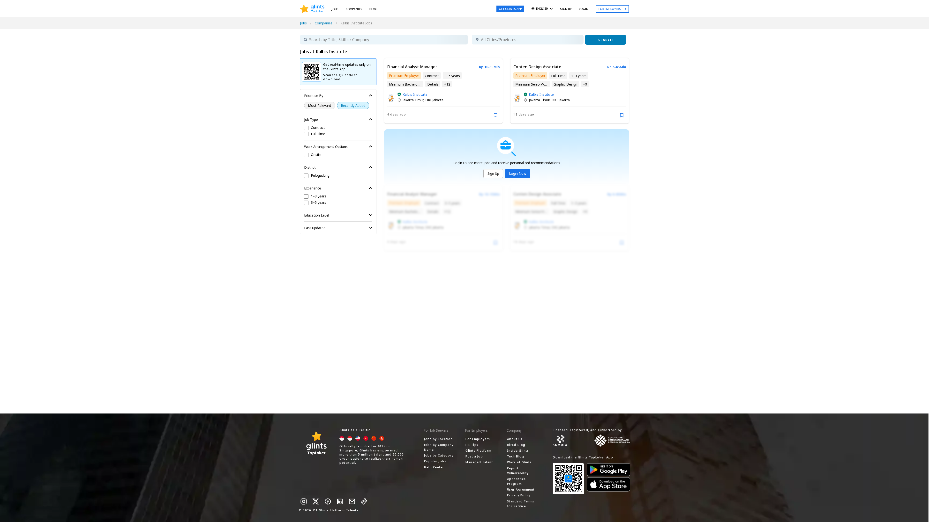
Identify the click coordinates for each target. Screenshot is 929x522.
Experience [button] (312, 188)
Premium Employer (404, 75)
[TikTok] (364, 501)
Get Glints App (510, 9)
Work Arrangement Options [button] (326, 146)
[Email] (352, 501)
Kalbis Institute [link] (415, 94)
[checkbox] (338, 128)
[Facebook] (328, 501)
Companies (323, 23)
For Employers (610, 9)
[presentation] (312, 9)
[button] (399, 94)
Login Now (517, 173)
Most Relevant (319, 105)
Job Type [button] (311, 119)
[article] (443, 90)
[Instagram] (303, 501)
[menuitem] (542, 9)
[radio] (319, 105)
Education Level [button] (316, 215)
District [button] (310, 167)
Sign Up (493, 173)
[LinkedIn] (340, 501)
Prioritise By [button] (313, 95)
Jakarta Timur (413, 100)
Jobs (335, 9)
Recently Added (353, 105)
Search (605, 39)
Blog (373, 9)
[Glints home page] (312, 9)
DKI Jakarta (434, 100)
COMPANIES (354, 9)
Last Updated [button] (314, 227)
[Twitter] (316, 501)
